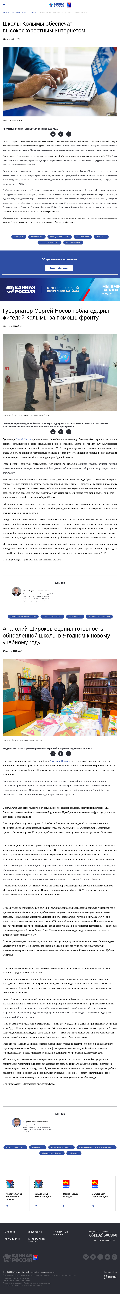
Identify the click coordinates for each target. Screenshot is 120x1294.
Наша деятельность (19, 12)
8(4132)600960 (103, 1235)
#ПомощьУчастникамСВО (99, 616)
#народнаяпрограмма (49, 242)
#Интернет (19, 237)
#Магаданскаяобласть (52, 616)
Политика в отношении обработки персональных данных (27, 1283)
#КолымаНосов (83, 237)
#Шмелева (101, 237)
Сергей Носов (23, 439)
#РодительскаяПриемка (52, 1153)
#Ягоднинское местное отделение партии (96, 1147)
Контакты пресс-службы (37, 1240)
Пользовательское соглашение (16, 1278)
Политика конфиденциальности (16, 1281)
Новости (33, 12)
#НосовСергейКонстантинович (23, 616)
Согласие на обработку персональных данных (22, 1286)
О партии (9, 1232)
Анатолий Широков (60, 761)
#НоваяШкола (37, 1147)
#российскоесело (73, 242)
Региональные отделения (60, 1233)
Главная (6, 12)
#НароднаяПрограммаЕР (61, 1147)
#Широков (74, 1153)
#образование (37, 237)
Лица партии (35, 1232)
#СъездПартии (75, 616)
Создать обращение (59, 268)
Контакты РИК (12, 1239)
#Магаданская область (59, 237)
